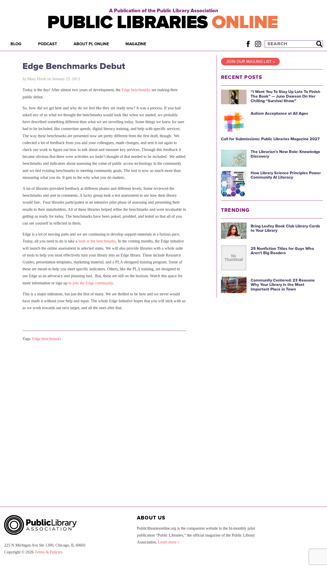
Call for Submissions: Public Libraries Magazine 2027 (270, 139)
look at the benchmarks (97, 241)
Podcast (47, 44)
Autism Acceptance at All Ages (279, 113)
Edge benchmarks (136, 90)
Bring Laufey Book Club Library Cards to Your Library (285, 228)
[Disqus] (104, 410)
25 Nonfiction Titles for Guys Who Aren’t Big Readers (282, 251)
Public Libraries (162, 22)
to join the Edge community (90, 283)
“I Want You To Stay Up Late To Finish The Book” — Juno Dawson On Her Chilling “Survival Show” (285, 96)
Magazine (135, 44)
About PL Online (91, 44)
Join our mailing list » (250, 61)
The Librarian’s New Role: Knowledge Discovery (285, 154)
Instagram (258, 44)
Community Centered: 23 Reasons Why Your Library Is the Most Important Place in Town (283, 285)
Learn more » (169, 542)
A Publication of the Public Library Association (163, 10)
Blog (15, 44)
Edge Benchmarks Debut (73, 66)
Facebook (248, 44)
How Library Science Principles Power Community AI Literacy (286, 175)
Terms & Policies (48, 552)
